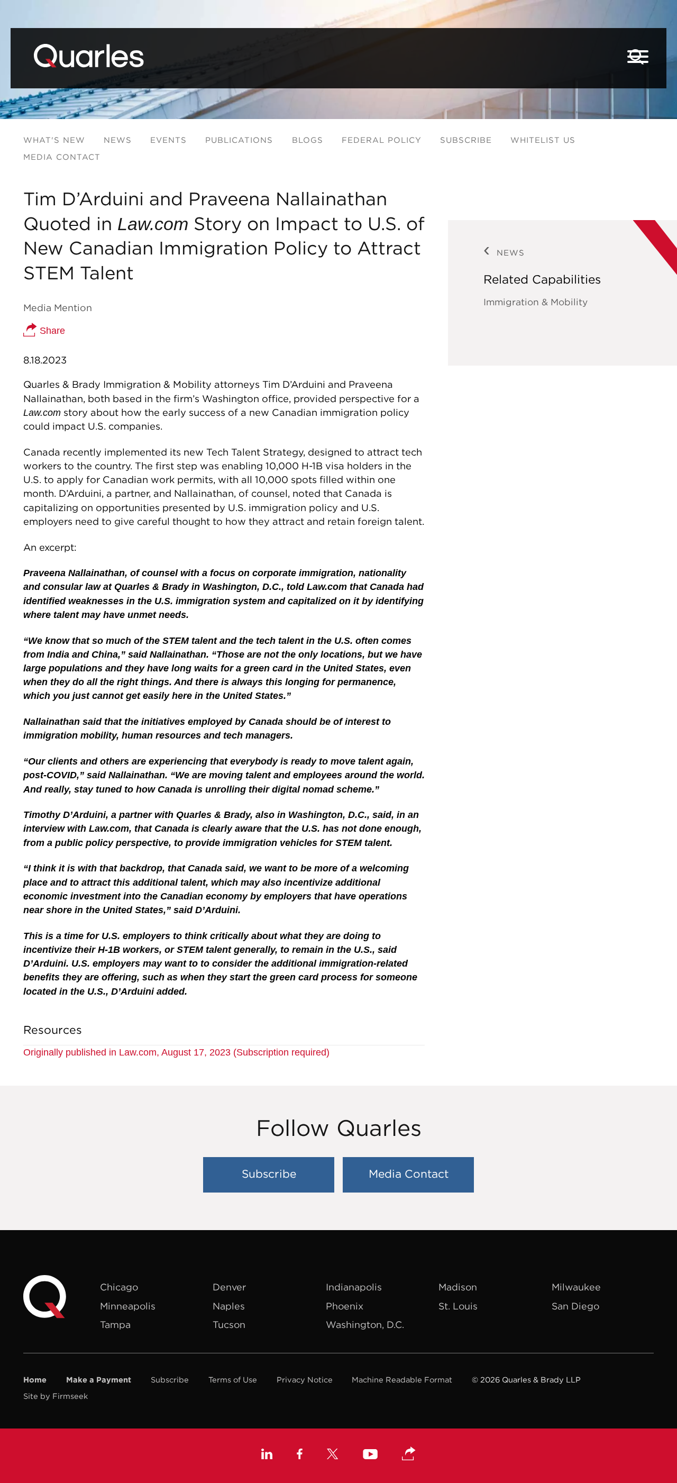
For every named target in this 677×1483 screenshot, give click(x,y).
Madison (457, 1287)
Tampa (115, 1324)
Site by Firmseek (55, 1396)
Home (35, 1380)
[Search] (636, 57)
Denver (229, 1287)
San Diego (575, 1306)
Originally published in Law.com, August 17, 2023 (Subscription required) (176, 1052)
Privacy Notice (305, 1380)
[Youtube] (370, 1455)
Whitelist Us (542, 140)
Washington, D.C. (365, 1324)
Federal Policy (382, 140)
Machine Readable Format (402, 1380)
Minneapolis (127, 1306)
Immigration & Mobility (535, 302)
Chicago (119, 1287)
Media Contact (61, 157)
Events (168, 140)
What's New (54, 140)
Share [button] (51, 330)
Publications (239, 140)
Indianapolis (354, 1287)
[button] (409, 1454)
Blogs (307, 140)
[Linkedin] (267, 1455)
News (118, 140)
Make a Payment (98, 1380)
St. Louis (458, 1306)
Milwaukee (576, 1287)
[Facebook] (300, 1455)
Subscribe (466, 140)
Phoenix (344, 1306)
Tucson (229, 1324)
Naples (229, 1306)
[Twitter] (333, 1455)
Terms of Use (232, 1380)
